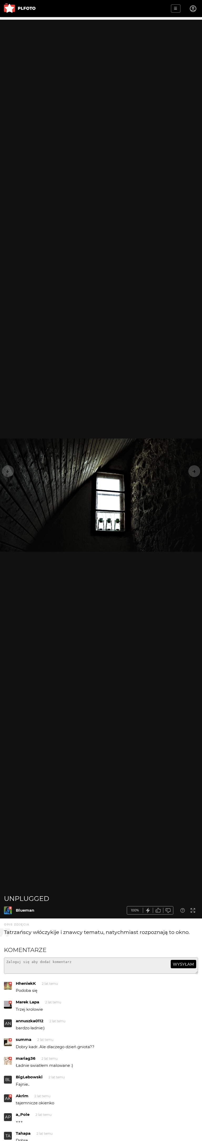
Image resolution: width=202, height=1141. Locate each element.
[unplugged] (8, 910)
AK (8, 1098)
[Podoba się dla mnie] (158, 910)
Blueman (25, 910)
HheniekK (26, 983)
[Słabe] (168, 910)
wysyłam (183, 964)
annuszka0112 (29, 1020)
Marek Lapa (27, 1001)
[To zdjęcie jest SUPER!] (148, 910)
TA (8, 1135)
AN (8, 1023)
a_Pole (22, 1114)
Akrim (22, 1095)
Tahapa (23, 1133)
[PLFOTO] (19, 8)
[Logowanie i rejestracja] (193, 9)
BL (8, 1079)
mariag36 (26, 1058)
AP (8, 1117)
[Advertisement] (101, 56)
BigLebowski (29, 1076)
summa (23, 1039)
